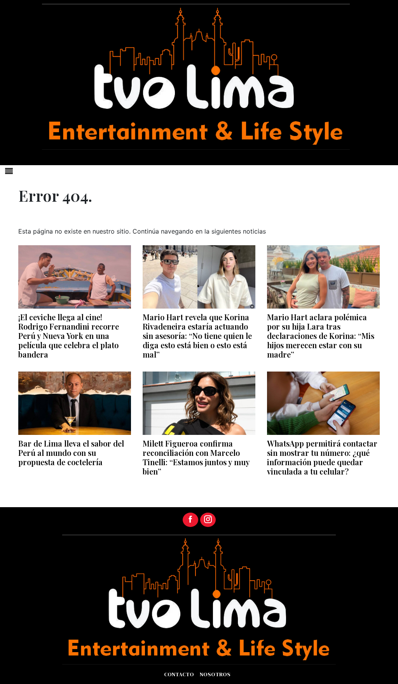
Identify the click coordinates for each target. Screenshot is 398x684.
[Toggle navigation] (9, 171)
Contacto (179, 674)
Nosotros (215, 674)
